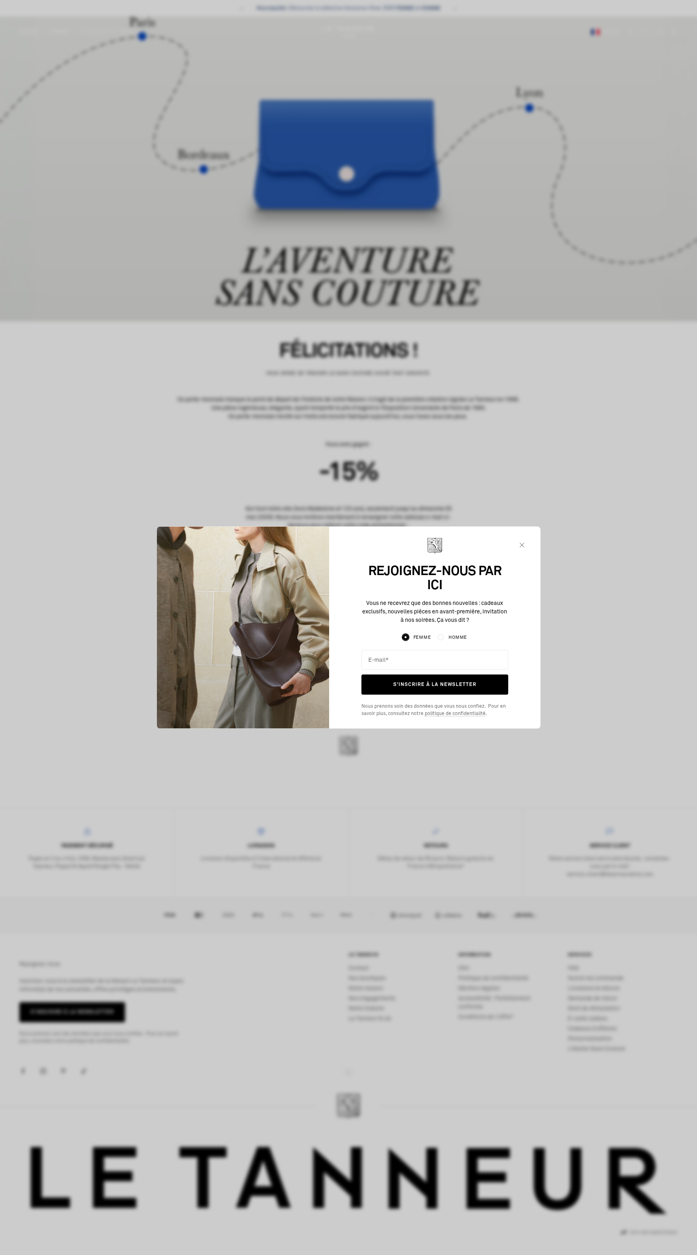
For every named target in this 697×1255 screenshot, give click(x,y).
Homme (458, 637)
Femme (422, 637)
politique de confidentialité (455, 713)
